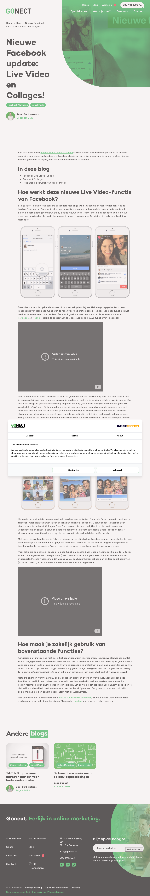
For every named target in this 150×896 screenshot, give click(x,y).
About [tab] (120, 436)
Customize (73, 470)
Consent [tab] (30, 436)
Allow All (117, 470)
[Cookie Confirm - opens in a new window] (128, 426)
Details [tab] (74, 436)
